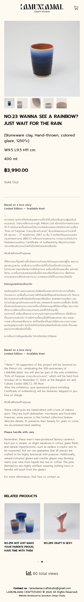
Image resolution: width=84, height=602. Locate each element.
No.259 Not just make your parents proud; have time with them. (19, 547)
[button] (37, 561)
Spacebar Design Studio (53, 595)
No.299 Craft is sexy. (58, 543)
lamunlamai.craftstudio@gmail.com (50, 588)
